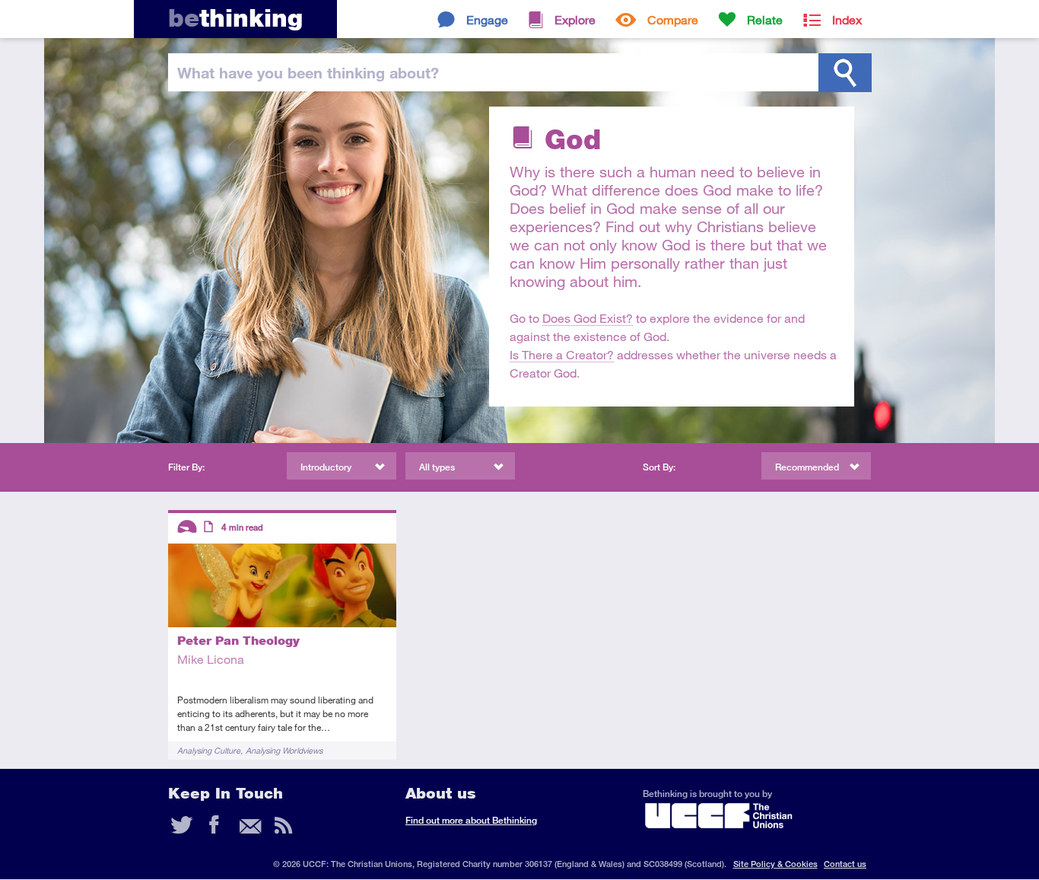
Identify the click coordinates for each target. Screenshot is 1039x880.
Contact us (845, 864)
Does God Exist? (587, 318)
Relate (765, 19)
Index (847, 19)
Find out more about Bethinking (471, 820)
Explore (575, 19)
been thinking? (308, 72)
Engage (487, 19)
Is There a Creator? (562, 354)
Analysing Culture (208, 750)
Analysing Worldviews (284, 750)
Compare (672, 19)
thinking (235, 18)
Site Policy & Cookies (775, 864)
